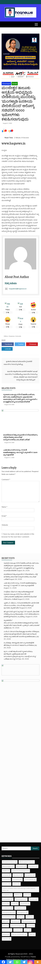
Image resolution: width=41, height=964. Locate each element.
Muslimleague (28, 921)
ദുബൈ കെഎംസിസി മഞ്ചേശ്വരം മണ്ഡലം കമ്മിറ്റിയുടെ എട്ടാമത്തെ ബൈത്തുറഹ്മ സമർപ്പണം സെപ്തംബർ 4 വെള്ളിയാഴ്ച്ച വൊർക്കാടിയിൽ (20, 398)
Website (5, 525)
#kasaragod (8, 866)
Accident (33, 866)
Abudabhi (21, 866)
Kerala (14, 83)
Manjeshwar (9, 917)
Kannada (18, 336)
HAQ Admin (11, 283)
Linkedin (7, 349)
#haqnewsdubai (10, 862)
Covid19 (17, 879)
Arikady (7, 875)
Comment (6, 479)
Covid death (30, 879)
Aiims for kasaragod (20, 870)
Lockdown (7, 908)
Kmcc (6, 903)
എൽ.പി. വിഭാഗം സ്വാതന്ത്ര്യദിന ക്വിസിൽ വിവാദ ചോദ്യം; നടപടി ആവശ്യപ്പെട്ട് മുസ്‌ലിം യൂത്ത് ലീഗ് (21, 605)
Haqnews (12, 336)
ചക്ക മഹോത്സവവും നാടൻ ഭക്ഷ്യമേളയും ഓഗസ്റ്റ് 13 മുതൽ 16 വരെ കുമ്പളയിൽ (20, 452)
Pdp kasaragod (17, 925)
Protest (18, 930)
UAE (32, 934)
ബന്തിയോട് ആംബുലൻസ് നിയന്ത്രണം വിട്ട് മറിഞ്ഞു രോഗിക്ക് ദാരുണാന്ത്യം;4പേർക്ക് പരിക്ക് (20, 437)
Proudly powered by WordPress (17, 957)
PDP (5, 925)
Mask (21, 917)
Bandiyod (17, 875)
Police (30, 925)
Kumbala (25, 903)
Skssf (6, 934)
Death (6, 884)
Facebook (8, 344)
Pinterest (32, 344)
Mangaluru (23, 912)
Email (4, 516)
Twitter (21, 344)
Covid (6, 879)
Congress (30, 875)
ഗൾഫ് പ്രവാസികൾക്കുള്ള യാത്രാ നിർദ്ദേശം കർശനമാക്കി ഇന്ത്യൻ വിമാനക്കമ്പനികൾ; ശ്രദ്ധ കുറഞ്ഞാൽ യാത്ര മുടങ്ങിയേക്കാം (21, 633)
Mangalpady (9, 912)
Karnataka (8, 899)
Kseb (15, 903)
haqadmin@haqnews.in (17, 289)
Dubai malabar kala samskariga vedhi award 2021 (19, 889)
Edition (6, 336)
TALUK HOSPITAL (19, 934)
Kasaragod (6, 83)
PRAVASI (7, 930)
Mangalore (20, 908)
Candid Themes (29, 959)
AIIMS (6, 870)
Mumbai (15, 921)
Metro (29, 917)
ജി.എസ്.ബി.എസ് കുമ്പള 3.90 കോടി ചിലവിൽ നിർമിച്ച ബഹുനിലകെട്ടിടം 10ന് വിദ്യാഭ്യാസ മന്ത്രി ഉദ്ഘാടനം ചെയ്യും (21, 614)
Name (4, 507)
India (27, 895)
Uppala (6, 939)
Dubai (16, 884)
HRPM (18, 895)
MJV (6, 921)
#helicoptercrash (27, 862)
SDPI (27, 930)
